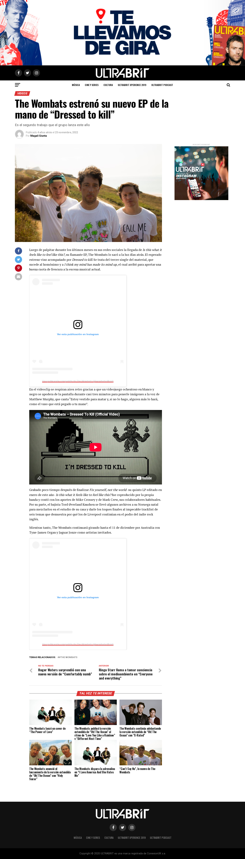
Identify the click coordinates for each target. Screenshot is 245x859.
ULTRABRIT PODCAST (162, 85)
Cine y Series (91, 85)
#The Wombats (68, 657)
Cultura (108, 85)
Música (76, 85)
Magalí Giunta (38, 135)
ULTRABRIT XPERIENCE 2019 (132, 85)
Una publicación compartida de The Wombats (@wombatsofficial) (77, 381)
